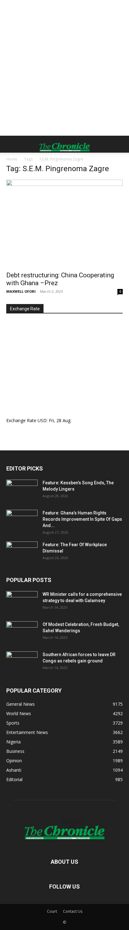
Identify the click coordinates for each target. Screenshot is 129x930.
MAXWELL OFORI (21, 291)
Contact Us (72, 911)
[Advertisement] (64, 68)
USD (42, 420)
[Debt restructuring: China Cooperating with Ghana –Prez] (64, 223)
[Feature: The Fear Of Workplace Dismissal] (22, 552)
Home (11, 159)
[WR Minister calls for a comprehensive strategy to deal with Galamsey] (22, 602)
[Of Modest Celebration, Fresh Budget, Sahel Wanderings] (22, 632)
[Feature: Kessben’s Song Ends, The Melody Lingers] (22, 491)
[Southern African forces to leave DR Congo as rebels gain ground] (22, 662)
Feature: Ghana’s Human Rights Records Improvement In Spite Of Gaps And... (82, 519)
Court (52, 911)
